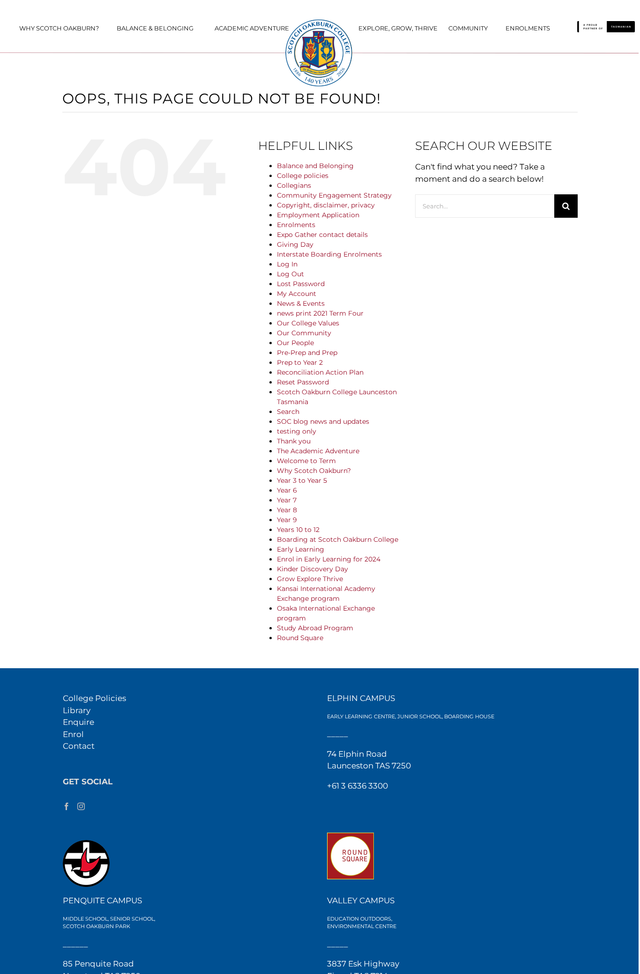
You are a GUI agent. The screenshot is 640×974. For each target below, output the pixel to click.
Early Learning (300, 549)
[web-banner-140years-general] (320, 21)
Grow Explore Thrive (310, 579)
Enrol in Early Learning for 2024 (328, 559)
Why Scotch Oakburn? (314, 470)
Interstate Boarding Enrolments (329, 254)
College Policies (94, 698)
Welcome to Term (306, 461)
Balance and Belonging (315, 166)
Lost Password (301, 284)
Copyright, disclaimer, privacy (326, 205)
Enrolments (296, 225)
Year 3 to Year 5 (302, 480)
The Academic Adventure (318, 451)
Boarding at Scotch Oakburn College (337, 539)
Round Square (300, 638)
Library (76, 710)
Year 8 (287, 510)
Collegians (294, 185)
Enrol (73, 734)
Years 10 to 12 (298, 529)
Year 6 (287, 490)
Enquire (78, 722)
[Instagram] (81, 806)
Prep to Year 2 (300, 362)
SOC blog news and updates (323, 421)
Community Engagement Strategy (334, 195)
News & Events (301, 303)
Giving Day (295, 244)
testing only (296, 431)
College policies (302, 175)
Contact (79, 746)
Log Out (290, 274)
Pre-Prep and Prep (307, 352)
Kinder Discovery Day (312, 569)
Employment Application (318, 215)
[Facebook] (66, 806)
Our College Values (308, 323)
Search (288, 411)
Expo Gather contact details (322, 234)
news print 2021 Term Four (320, 313)
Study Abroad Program (315, 628)
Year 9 (287, 520)
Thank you (294, 441)
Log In (287, 264)
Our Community (304, 333)
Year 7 (287, 500)
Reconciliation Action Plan (320, 372)
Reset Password (303, 382)
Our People (295, 343)
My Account (296, 293)
